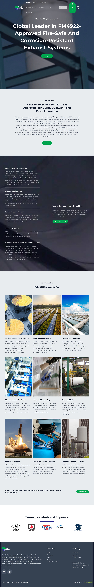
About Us (75, 553)
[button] (47, 2)
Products (50, 555)
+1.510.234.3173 (81, 567)
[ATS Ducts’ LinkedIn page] (78, 8)
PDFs (49, 559)
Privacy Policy (76, 557)
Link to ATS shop (52, 561)
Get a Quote (83, 491)
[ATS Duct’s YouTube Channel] (78, 6)
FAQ (48, 553)
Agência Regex (88, 582)
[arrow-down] (47, 73)
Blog (48, 557)
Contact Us (75, 555)
